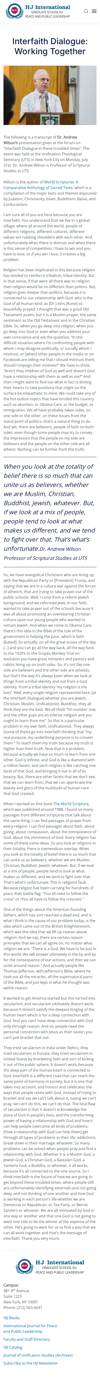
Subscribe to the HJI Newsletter (30, 1363)
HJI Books (11, 1317)
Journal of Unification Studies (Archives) (38, 1355)
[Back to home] (39, 11)
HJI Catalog (12, 1347)
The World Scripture (71, 803)
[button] (86, 11)
